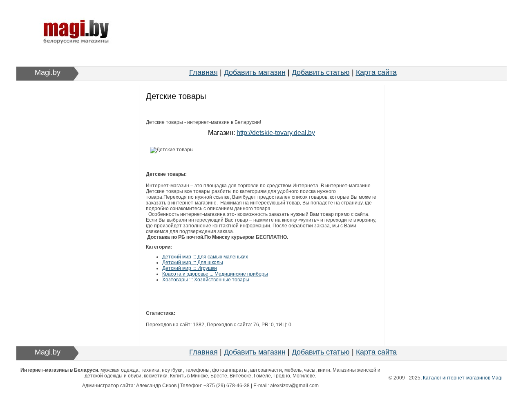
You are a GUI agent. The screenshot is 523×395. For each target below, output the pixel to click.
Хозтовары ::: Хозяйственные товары (205, 280)
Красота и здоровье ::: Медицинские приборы (215, 274)
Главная (203, 72)
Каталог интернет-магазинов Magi (463, 378)
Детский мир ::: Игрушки (189, 268)
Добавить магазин (255, 72)
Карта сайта (376, 72)
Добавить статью (321, 72)
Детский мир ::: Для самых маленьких (205, 257)
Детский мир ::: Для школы (192, 262)
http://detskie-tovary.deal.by (276, 132)
